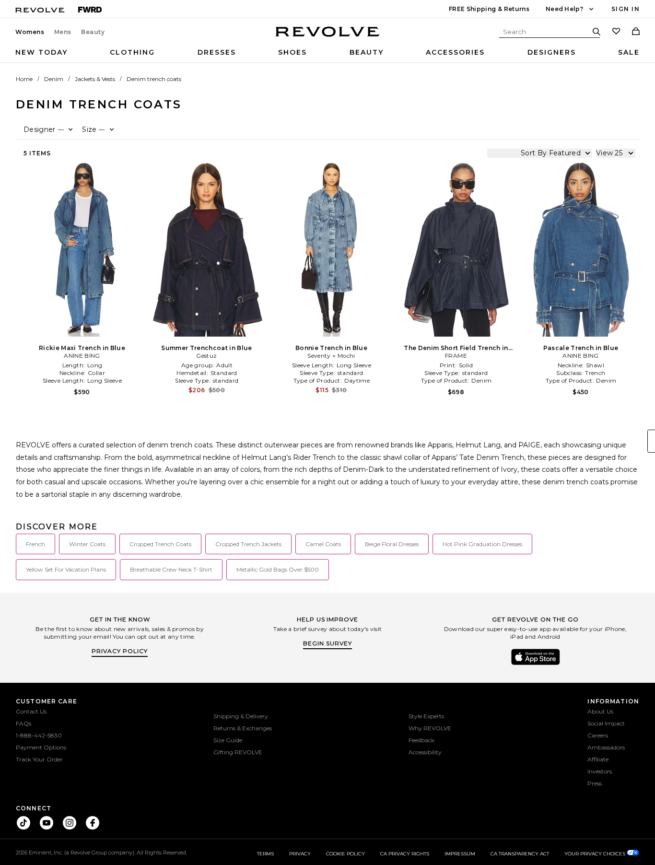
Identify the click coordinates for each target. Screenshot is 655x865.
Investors (599, 771)
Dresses (217, 52)
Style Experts (426, 716)
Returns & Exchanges (242, 728)
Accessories (455, 52)
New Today (41, 52)
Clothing (132, 52)
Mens (62, 32)
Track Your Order (39, 759)
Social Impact (606, 723)
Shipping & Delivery (240, 716)
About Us (600, 711)
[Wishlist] (616, 32)
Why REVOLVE (430, 728)
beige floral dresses (392, 544)
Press (594, 783)
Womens (30, 32)
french (35, 544)
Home (24, 78)
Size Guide (227, 740)
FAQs (23, 723)
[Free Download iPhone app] (535, 664)
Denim (53, 78)
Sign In (625, 8)
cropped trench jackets (248, 544)
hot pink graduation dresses (482, 544)
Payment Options (41, 747)
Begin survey (327, 643)
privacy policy (120, 651)
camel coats (323, 544)
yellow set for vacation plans (66, 569)
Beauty (93, 32)
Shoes (292, 52)
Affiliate (597, 759)
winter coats (87, 544)
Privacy (300, 854)
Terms (265, 854)
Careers (597, 735)
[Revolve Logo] (328, 37)
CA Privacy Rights (404, 854)
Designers (551, 52)
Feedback (421, 740)
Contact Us (31, 711)
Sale (629, 52)
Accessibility (425, 752)
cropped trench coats (160, 544)
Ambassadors (606, 747)
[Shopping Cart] (636, 32)
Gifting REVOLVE (237, 752)
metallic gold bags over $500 (277, 569)
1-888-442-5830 (39, 735)
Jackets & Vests (95, 78)
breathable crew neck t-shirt (171, 569)
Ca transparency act (520, 854)
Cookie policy (345, 854)
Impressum (459, 854)
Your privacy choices (595, 854)
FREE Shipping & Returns (489, 8)
